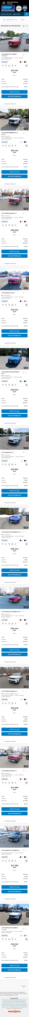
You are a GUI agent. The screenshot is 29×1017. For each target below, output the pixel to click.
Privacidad (11, 1004)
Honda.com (19, 1008)
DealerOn (17, 1000)
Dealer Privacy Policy (7, 1001)
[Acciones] (26, 55)
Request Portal (5, 1007)
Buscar (23, 19)
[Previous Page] (16, 987)
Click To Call (15, 92)
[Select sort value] (26, 26)
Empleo (7, 1004)
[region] (14, 83)
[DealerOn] (14, 998)
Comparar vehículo (10, 104)
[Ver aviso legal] (15, 65)
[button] (6, 14)
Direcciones (16, 14)
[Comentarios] (26, 66)
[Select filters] (24, 26)
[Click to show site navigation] (26, 14)
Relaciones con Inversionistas (14, 1002)
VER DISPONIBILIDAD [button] (14, 96)
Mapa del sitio (23, 1000)
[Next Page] (18, 987)
